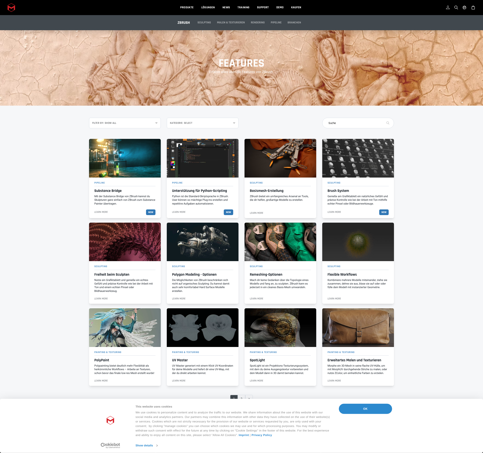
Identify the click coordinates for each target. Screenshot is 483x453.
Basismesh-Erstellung (267, 190)
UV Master (180, 360)
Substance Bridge (108, 190)
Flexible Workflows (342, 274)
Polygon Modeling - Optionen (194, 274)
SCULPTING (204, 23)
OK (365, 408)
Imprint (244, 435)
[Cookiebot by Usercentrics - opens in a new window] (110, 445)
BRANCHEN (294, 23)
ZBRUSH (184, 22)
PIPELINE (276, 23)
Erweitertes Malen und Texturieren (354, 360)
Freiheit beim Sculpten (111, 274)
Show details (144, 445)
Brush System (338, 190)
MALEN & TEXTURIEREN (231, 23)
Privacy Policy (261, 435)
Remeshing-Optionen (266, 274)
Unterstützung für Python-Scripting (199, 190)
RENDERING (258, 23)
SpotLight (257, 360)
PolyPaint (101, 360)
